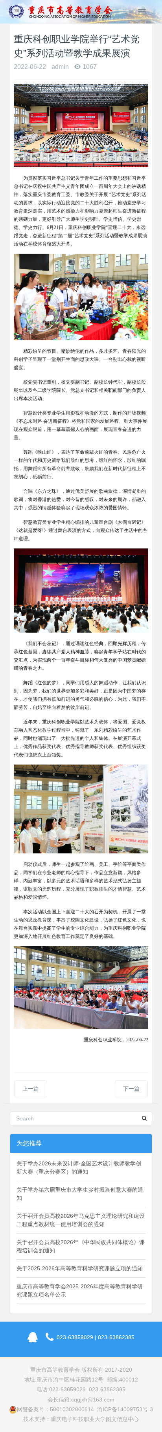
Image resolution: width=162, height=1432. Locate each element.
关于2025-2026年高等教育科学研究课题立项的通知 (80, 1268)
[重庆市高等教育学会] (63, 11)
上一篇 (30, 1089)
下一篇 (131, 1089)
